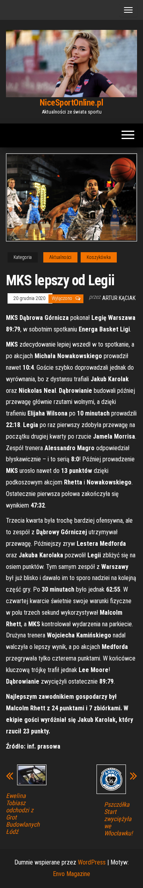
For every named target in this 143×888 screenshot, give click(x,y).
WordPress (92, 862)
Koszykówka (99, 257)
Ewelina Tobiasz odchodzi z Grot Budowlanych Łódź (23, 813)
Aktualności (60, 257)
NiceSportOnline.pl (71, 103)
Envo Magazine (71, 874)
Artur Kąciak (118, 298)
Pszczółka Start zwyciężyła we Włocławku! (118, 819)
